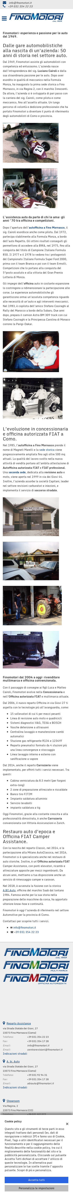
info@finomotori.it (20, 3)
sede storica (46, 450)
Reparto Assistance (19, 1023)
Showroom (13, 1101)
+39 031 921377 (36, 1114)
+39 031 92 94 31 (37, 1075)
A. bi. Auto (13, 1061)
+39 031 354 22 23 (20, 6)
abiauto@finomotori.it (40, 1083)
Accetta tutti (36, 1180)
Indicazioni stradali (15, 1053)
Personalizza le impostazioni (36, 1188)
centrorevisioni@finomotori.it (44, 1049)
